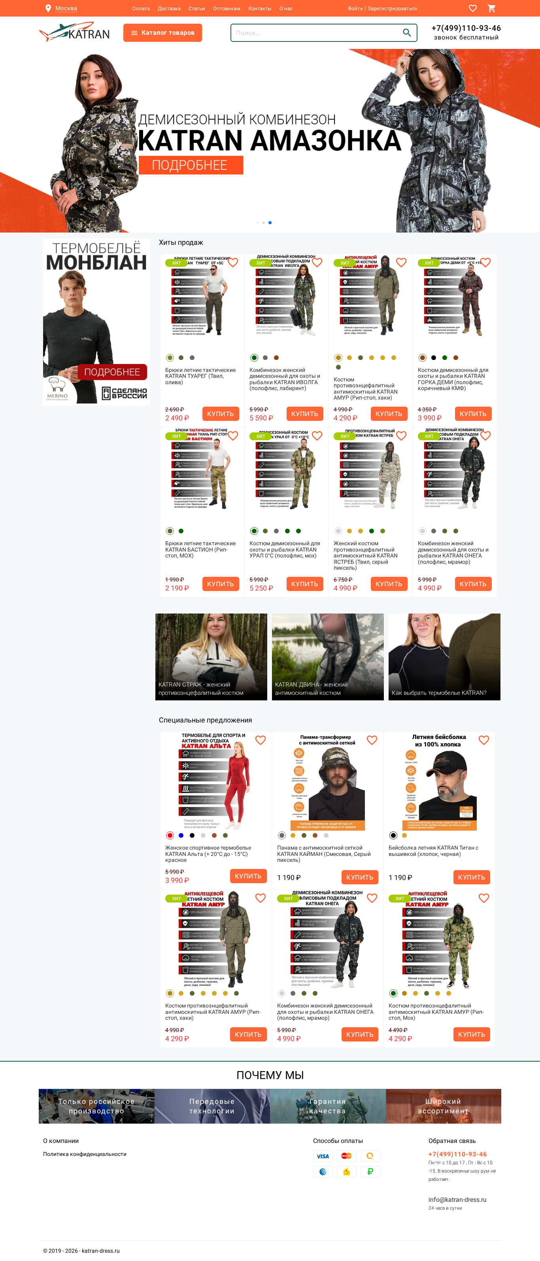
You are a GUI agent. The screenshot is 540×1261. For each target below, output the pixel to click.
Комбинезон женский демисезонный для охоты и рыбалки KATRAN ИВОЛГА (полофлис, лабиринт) (284, 379)
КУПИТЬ (220, 414)
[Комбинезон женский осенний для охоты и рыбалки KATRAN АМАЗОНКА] (270, 141)
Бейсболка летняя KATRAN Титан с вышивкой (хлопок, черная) (433, 851)
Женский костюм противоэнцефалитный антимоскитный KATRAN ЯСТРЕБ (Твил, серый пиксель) (366, 555)
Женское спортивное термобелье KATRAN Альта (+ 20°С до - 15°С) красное (208, 854)
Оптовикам (226, 8)
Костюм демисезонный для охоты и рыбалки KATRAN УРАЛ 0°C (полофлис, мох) (284, 549)
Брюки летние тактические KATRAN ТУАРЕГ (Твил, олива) (200, 376)
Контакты (260, 8)
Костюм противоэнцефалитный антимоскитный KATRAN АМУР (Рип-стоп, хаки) (366, 389)
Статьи (197, 8)
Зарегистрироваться (392, 8)
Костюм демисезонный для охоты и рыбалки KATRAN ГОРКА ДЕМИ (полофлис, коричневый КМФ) (453, 379)
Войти (355, 8)
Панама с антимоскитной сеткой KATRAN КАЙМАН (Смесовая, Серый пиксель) (324, 854)
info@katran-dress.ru (458, 1199)
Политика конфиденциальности (85, 1154)
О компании (61, 1141)
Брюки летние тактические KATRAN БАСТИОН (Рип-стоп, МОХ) (200, 549)
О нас (286, 8)
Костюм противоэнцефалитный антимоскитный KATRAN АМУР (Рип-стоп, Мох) (436, 1012)
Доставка (169, 8)
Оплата (141, 8)
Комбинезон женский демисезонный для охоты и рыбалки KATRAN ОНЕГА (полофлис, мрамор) (453, 552)
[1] (96, 322)
